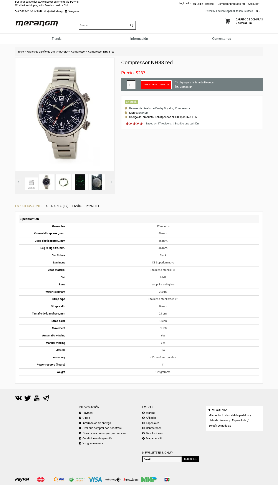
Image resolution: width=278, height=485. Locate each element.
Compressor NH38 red (101, 51)
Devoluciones (154, 433)
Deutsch (248, 11)
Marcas (150, 412)
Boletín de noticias (219, 425)
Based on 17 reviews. (159, 123)
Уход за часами (93, 443)
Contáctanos (154, 428)
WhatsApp (58, 11)
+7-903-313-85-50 (28, 11)
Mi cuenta (214, 415)
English (220, 11)
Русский (210, 11)
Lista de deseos (218, 420)
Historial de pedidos (237, 415)
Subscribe (190, 459)
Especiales (152, 423)
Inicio (21, 51)
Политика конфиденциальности (104, 433)
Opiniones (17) (57, 206)
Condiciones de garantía (97, 438)
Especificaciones (28, 206)
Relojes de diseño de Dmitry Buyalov (47, 51)
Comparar (186, 86)
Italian (239, 11)
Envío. (77, 206)
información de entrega (97, 423)
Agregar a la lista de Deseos (196, 82)
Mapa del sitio (154, 438)
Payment (92, 206)
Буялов (143, 112)
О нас (86, 417)
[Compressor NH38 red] (65, 114)
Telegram (73, 11)
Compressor (78, 51)
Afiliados (151, 417)
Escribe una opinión (187, 123)
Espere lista (239, 420)
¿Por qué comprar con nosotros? (102, 428)
